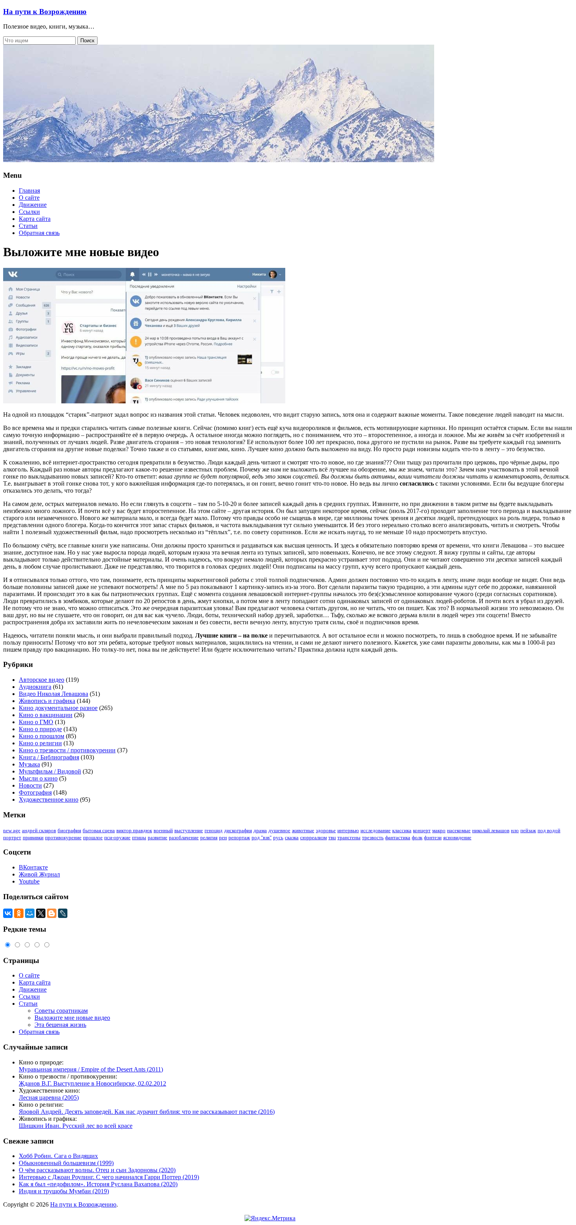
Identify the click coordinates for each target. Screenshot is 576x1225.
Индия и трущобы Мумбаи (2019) (64, 1191)
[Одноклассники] (19, 913)
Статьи (28, 225)
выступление (188, 830)
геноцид (214, 830)
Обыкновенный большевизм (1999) (66, 1163)
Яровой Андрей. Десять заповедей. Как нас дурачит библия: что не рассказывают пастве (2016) (147, 1111)
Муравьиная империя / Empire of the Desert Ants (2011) (91, 1069)
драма (260, 830)
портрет (12, 837)
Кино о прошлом (41, 736)
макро (439, 830)
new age (11, 830)
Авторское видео (41, 679)
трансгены (348, 837)
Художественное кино (48, 799)
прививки (33, 837)
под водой (549, 830)
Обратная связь (39, 232)
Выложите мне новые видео (72, 1017)
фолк (417, 837)
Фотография (35, 792)
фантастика (397, 837)
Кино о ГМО (36, 722)
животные (303, 830)
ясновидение (457, 837)
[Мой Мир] (29, 913)
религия (208, 837)
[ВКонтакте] (8, 913)
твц (332, 837)
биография (69, 830)
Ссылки (29, 211)
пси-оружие (117, 837)
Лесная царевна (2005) (49, 1097)
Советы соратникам (61, 1010)
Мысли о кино (38, 778)
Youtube (29, 881)
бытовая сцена (99, 830)
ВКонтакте (33, 867)
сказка (292, 837)
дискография (238, 830)
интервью (348, 830)
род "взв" (262, 837)
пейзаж (528, 830)
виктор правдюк (134, 830)
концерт (422, 830)
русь (278, 837)
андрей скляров (39, 830)
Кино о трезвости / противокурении (67, 750)
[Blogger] (51, 913)
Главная (29, 190)
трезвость (373, 837)
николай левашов (490, 830)
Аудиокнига (35, 686)
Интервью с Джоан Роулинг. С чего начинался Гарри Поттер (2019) (109, 1177)
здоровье (326, 830)
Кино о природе (40, 729)
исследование (375, 830)
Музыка (29, 764)
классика (401, 830)
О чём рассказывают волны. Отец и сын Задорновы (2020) (97, 1170)
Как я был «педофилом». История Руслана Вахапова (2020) (98, 1184)
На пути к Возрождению (45, 11)
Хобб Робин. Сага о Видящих (58, 1156)
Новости (30, 785)
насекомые (459, 830)
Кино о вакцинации (45, 715)
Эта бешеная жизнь (60, 1024)
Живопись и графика (47, 700)
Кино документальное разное (58, 708)
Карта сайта (35, 218)
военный (163, 830)
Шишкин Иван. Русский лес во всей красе (75, 1125)
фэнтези (433, 837)
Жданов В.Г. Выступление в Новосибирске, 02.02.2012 (92, 1083)
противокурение (63, 837)
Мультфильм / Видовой (50, 771)
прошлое (93, 837)
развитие (157, 837)
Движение (33, 204)
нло (515, 830)
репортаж (239, 837)
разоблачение (184, 837)
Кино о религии (40, 743)
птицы (139, 837)
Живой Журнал (39, 874)
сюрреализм (313, 837)
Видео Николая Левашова (53, 693)
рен (223, 837)
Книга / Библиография (49, 757)
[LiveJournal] (62, 913)
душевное (279, 830)
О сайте (29, 197)
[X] (40, 913)
